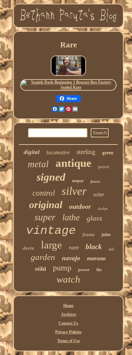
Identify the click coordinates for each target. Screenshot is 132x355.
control (43, 193)
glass (94, 218)
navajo (71, 258)
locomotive (58, 152)
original (45, 204)
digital (32, 152)
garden (43, 257)
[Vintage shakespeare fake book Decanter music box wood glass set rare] (68, 75)
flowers (95, 181)
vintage (51, 231)
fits (99, 269)
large (51, 245)
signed (51, 177)
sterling (85, 151)
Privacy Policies (68, 332)
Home (68, 305)
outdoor (80, 206)
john (106, 234)
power (84, 269)
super (45, 217)
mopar (78, 180)
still (111, 249)
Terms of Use (68, 340)
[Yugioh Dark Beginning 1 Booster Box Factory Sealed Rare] (68, 87)
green (107, 152)
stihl (40, 268)
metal (38, 164)
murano (96, 258)
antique (73, 163)
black (94, 247)
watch (68, 279)
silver (74, 191)
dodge (103, 208)
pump (62, 267)
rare (74, 247)
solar (98, 194)
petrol (103, 166)
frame (89, 234)
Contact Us (68, 323)
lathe (71, 217)
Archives (68, 314)
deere (28, 248)
